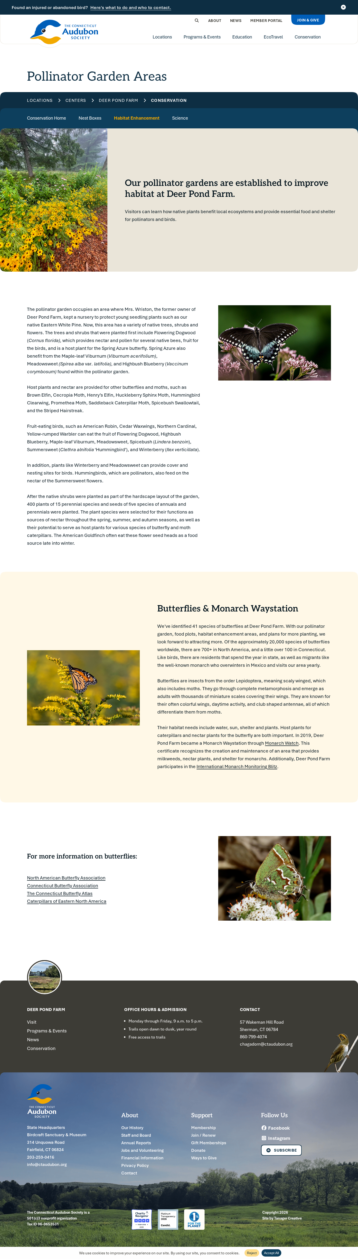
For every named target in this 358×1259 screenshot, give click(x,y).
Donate (198, 1150)
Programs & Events (202, 37)
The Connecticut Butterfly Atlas (60, 893)
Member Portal (266, 20)
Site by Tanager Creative (282, 1218)
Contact (129, 1173)
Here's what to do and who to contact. (130, 7)
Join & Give (308, 20)
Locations (162, 37)
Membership (203, 1127)
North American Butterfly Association (66, 878)
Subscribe (285, 1150)
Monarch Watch (282, 743)
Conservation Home (46, 118)
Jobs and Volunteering (142, 1150)
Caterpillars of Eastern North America (66, 901)
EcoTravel (273, 37)
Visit (31, 1022)
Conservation (308, 37)
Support (202, 1114)
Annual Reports (136, 1142)
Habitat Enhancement (137, 118)
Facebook (278, 1128)
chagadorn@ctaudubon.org (266, 1044)
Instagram (278, 1138)
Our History (132, 1127)
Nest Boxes (90, 118)
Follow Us (274, 1114)
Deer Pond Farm (118, 100)
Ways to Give (204, 1158)
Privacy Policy (135, 1165)
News (236, 20)
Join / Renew (203, 1135)
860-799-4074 (253, 1036)
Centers (76, 100)
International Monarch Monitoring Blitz (237, 766)
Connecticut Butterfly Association (62, 885)
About (214, 20)
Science (180, 118)
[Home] (64, 34)
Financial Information (142, 1158)
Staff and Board (136, 1135)
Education (242, 37)
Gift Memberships (208, 1142)
